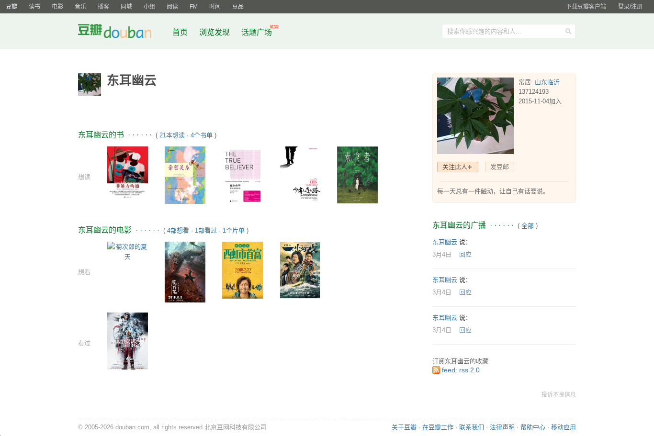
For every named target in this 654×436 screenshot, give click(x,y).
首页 (180, 32)
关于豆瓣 (404, 427)
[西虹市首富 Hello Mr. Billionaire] (242, 269)
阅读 (172, 6)
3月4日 (441, 254)
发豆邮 (499, 166)
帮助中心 (532, 427)
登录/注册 (630, 6)
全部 (527, 225)
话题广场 (256, 32)
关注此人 (454, 166)
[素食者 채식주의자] (357, 174)
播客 (103, 6)
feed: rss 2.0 (461, 370)
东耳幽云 (444, 242)
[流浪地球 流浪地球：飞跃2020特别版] (127, 340)
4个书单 (202, 135)
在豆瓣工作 (437, 427)
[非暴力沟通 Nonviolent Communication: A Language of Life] (127, 173)
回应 (465, 254)
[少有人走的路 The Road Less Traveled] (300, 175)
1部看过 (206, 230)
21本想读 (172, 135)
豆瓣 (11, 6)
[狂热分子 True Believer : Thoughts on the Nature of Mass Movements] (242, 175)
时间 (215, 6)
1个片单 (234, 230)
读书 (34, 6)
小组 (149, 6)
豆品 (238, 6)
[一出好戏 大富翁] (300, 269)
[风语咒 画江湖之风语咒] (185, 271)
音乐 (80, 6)
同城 (126, 6)
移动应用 (563, 427)
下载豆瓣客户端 (586, 6)
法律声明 (502, 427)
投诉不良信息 (558, 394)
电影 (57, 6)
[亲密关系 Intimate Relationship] (185, 174)
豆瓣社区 (122, 32)
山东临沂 (547, 82)
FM (194, 6)
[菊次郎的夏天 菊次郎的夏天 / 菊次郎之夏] (127, 251)
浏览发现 (215, 32)
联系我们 (471, 427)
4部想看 (178, 230)
